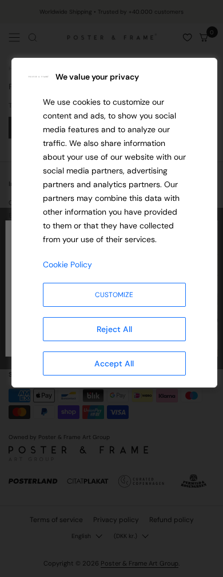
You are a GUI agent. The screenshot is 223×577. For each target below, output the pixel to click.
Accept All (114, 363)
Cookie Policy (67, 264)
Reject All (114, 329)
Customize (114, 294)
